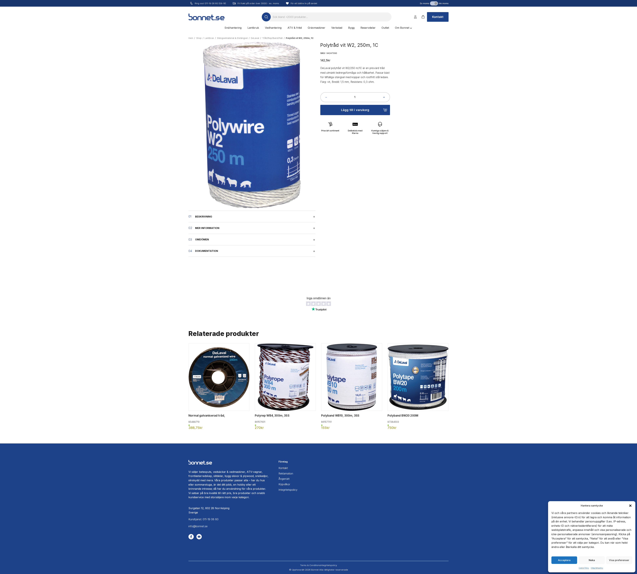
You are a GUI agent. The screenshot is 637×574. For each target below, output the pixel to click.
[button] (630, 505)
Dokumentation (206, 250)
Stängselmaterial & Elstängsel (232, 38)
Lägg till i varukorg (355, 110)
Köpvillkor (284, 484)
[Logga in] (415, 17)
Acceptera (564, 560)
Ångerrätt (284, 478)
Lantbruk (209, 38)
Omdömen (202, 239)
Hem (190, 38)
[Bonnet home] (206, 17)
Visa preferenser (619, 560)
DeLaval (255, 38)
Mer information (207, 228)
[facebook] (191, 536)
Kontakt (437, 17)
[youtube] (199, 536)
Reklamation (286, 473)
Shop (199, 38)
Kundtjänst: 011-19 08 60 (203, 519)
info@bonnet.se (198, 526)
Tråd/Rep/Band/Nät (272, 38)
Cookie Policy (584, 568)
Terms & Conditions (310, 565)
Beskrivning (203, 216)
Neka (592, 560)
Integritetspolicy (597, 568)
